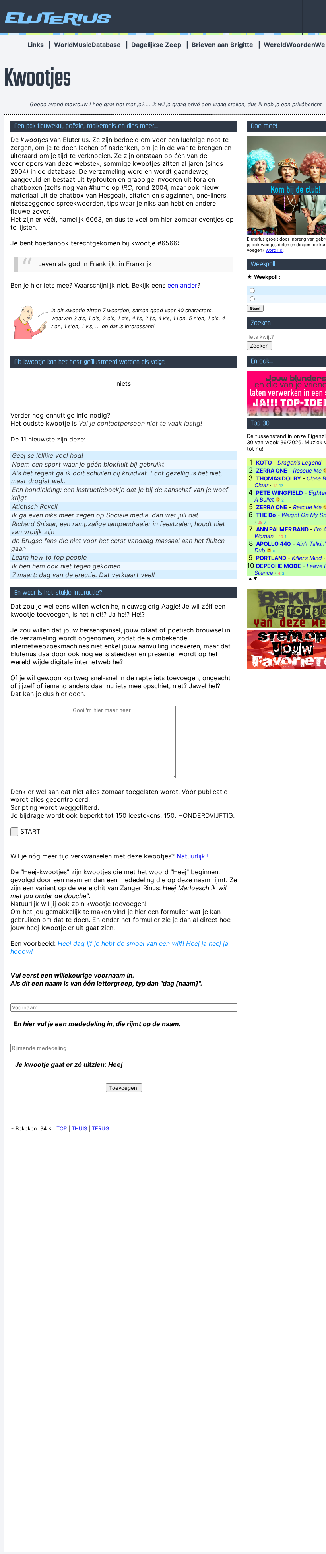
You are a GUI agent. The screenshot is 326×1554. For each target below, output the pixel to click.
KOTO (264, 462)
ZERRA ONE (271, 470)
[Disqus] (123, 1239)
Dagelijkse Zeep (156, 45)
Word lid (274, 250)
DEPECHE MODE (278, 565)
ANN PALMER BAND (282, 529)
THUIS (79, 1128)
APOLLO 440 (273, 543)
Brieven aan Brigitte (222, 45)
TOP (61, 1128)
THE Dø (266, 515)
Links (35, 45)
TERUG (100, 1128)
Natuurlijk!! (192, 856)
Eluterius (56, 18)
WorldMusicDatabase (87, 45)
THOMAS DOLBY (278, 478)
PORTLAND (271, 557)
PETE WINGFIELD (279, 492)
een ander (182, 285)
